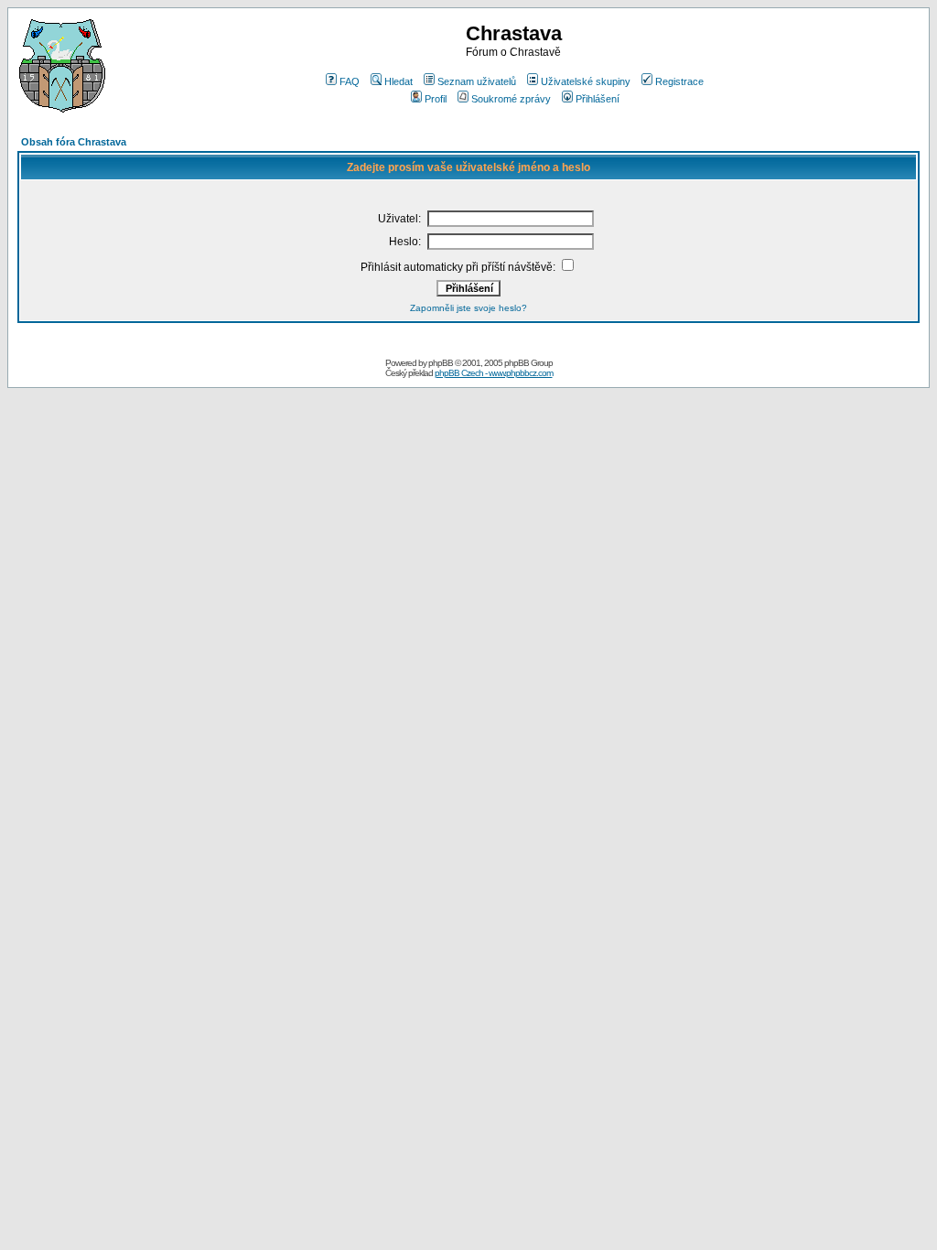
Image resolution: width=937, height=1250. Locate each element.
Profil (436, 98)
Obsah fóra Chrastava (73, 141)
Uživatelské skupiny (585, 81)
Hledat (398, 81)
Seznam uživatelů (476, 81)
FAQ (349, 81)
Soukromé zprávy (511, 98)
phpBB (440, 363)
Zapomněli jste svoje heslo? (468, 308)
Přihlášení (597, 98)
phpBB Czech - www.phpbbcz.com (494, 373)
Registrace (679, 81)
